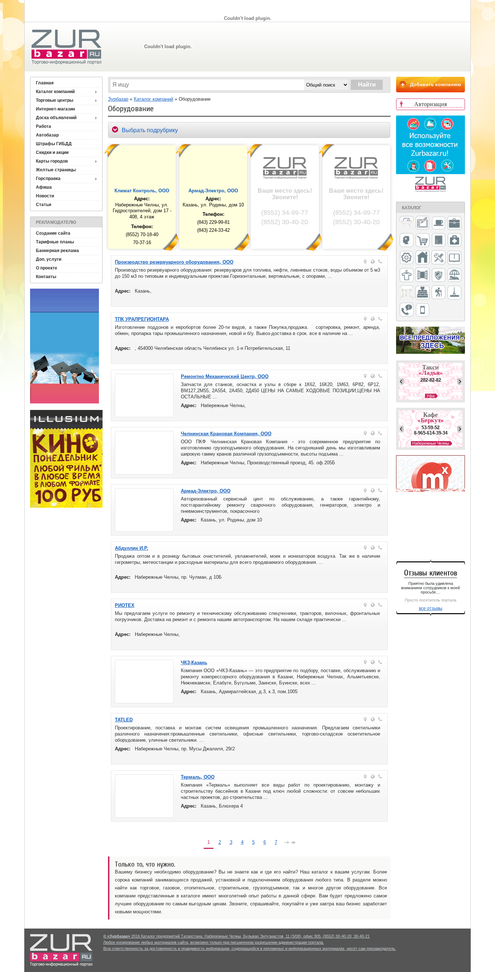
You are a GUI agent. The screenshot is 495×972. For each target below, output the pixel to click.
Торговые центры (54, 100)
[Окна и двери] (422, 275)
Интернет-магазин (55, 109)
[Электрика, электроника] (422, 310)
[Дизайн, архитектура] (422, 223)
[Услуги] (406, 310)
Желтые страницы (56, 169)
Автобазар (47, 135)
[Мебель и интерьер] (438, 240)
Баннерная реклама (57, 250)
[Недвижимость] (422, 258)
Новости (45, 195)
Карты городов (52, 161)
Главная (45, 82)
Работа (43, 126)
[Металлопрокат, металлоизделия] (406, 258)
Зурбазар (118, 99)
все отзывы (430, 608)
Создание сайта (53, 233)
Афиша (44, 187)
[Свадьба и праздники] (422, 293)
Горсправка (48, 178)
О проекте (46, 268)
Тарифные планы (55, 241)
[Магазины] (422, 240)
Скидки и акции (52, 152)
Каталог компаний (55, 91)
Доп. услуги (48, 259)
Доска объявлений (56, 117)
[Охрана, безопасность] (438, 275)
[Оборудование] (438, 258)
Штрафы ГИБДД (54, 143)
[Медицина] (454, 240)
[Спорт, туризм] (438, 293)
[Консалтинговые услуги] (454, 223)
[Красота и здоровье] (406, 240)
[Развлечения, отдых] (454, 275)
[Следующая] (286, 843)
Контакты (46, 276)
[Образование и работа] (454, 258)
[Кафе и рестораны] (438, 223)
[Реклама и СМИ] (406, 293)
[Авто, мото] (406, 223)
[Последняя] (293, 843)
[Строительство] (454, 293)
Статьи (43, 204)
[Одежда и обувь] (406, 275)
